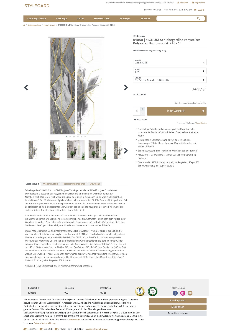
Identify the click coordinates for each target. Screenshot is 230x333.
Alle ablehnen (177, 307)
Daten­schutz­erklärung (44, 323)
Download (95, 184)
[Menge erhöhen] (143, 109)
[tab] (32, 184)
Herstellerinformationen (73, 184)
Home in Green (49, 25)
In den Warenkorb (176, 111)
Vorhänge (61, 18)
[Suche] (198, 18)
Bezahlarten (105, 288)
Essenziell (32, 329)
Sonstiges (125, 18)
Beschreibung (32, 184)
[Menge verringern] (143, 113)
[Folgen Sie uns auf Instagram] (182, 293)
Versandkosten (201, 123)
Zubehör (145, 18)
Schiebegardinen (36, 18)
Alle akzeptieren (177, 301)
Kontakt (32, 293)
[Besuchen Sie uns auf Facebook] (175, 293)
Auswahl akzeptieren (178, 313)
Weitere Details (50, 184)
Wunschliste (141, 120)
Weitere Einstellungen (96, 329)
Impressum (69, 288)
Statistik (48, 329)
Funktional (78, 329)
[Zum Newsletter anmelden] (190, 293)
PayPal (103, 293)
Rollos (80, 18)
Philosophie (33, 288)
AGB (66, 293)
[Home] (24, 25)
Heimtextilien (102, 18)
